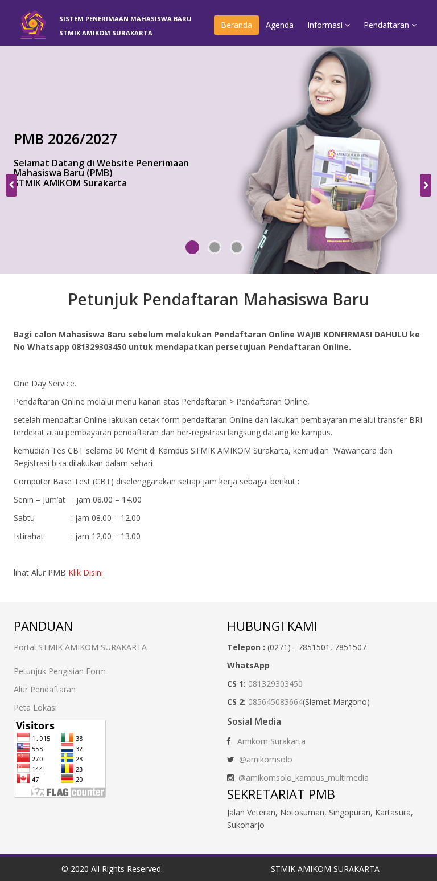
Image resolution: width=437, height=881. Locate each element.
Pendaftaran (387, 24)
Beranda (236, 24)
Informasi (326, 24)
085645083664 (275, 701)
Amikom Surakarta (271, 741)
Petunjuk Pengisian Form (60, 671)
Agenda (280, 24)
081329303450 (275, 683)
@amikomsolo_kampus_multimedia (303, 777)
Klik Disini (85, 572)
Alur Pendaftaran (45, 689)
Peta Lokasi (35, 707)
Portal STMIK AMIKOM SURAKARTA (80, 647)
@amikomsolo (265, 759)
